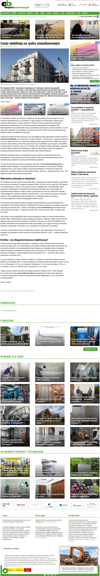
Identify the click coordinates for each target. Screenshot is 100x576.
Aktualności (5, 13)
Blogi (78, 13)
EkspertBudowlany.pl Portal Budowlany (15, 5)
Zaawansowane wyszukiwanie (41, 7)
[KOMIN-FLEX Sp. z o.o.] (35, 505)
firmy (62, 13)
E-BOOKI (48, 13)
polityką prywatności (80, 539)
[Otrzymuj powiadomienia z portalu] (5, 571)
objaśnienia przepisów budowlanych (82, 73)
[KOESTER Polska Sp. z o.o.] (91, 505)
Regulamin (74, 0)
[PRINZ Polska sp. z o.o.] (77, 505)
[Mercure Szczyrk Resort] (21, 505)
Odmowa (19, 570)
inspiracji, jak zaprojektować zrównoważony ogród (85, 75)
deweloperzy (17, 291)
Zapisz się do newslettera (88, 16)
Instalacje (21, 13)
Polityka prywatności (83, 0)
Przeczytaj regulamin (41, 537)
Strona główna (4, 16)
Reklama (97, 0)
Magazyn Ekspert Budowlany (63, 0)
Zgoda (27, 570)
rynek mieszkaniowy (28, 291)
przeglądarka (70, 13)
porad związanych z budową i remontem (83, 71)
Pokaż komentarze (9, 310)
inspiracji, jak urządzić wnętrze (80, 68)
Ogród (36, 13)
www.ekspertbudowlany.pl (50, 522)
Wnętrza (30, 13)
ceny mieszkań (7, 291)
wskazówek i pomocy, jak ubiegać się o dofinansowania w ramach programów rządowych (85, 77)
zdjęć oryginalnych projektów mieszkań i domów (85, 69)
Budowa (13, 13)
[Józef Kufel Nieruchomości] (49, 505)
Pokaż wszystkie (90, 349)
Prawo (42, 13)
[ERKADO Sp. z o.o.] (6, 505)
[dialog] (79, 560)
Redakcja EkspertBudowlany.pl (8, 46)
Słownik (84, 13)
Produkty (56, 13)
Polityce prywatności (16, 566)
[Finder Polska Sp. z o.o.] (63, 505)
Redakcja (91, 0)
